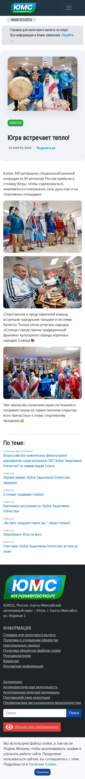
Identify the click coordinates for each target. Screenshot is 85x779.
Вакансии (11, 661)
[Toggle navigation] (69, 7)
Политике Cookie (42, 764)
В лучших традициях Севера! (23, 494)
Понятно (42, 772)
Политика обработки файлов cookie (32, 650)
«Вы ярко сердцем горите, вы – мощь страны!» (37, 523)
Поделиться (46, 148)
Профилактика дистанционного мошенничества (42, 703)
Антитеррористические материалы (31, 692)
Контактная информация (23, 666)
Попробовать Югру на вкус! (22, 534)
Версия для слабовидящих (36, 727)
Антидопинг (12, 682)
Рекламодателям (17, 656)
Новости (15, 123)
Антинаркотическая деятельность (30, 687)
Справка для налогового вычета (29, 635)
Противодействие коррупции (26, 697)
